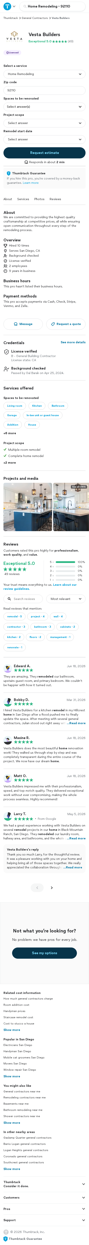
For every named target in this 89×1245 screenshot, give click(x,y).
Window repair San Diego (19, 1069)
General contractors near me (21, 1091)
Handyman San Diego (17, 1051)
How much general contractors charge (28, 998)
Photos (39, 199)
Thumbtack (10, 18)
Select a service (15, 66)
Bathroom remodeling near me (22, 1110)
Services (23, 199)
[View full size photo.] (27, 507)
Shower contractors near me (21, 1116)
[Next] (51, 887)
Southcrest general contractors (23, 1162)
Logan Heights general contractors (25, 1150)
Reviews (55, 199)
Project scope (13, 115)
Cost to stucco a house (18, 1023)
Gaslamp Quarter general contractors (27, 1137)
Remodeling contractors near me (24, 1097)
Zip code (10, 82)
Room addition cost (16, 1004)
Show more (11, 1030)
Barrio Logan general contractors (24, 1143)
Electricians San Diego (17, 1045)
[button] (14, 37)
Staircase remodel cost (18, 1017)
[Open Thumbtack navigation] (9, 6)
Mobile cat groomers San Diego (23, 1057)
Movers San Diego (15, 1063)
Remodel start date (17, 131)
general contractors (35, 18)
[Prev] (37, 887)
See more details (73, 342)
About (7, 199)
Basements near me (16, 1103)
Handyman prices (14, 1011)
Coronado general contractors (22, 1156)
